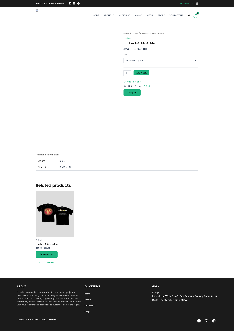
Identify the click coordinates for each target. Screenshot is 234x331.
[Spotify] (78, 3)
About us (109, 15)
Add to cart (141, 73)
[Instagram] (74, 3)
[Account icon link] (197, 3)
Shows (138, 15)
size (125, 54)
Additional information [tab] (47, 155)
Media (150, 15)
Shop (87, 311)
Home (96, 15)
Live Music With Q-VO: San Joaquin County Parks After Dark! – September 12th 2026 (184, 298)
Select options (46, 254)
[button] (189, 15)
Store (161, 15)
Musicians (124, 15)
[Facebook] (70, 3)
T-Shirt (134, 33)
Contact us (176, 15)
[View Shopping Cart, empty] (195, 15)
